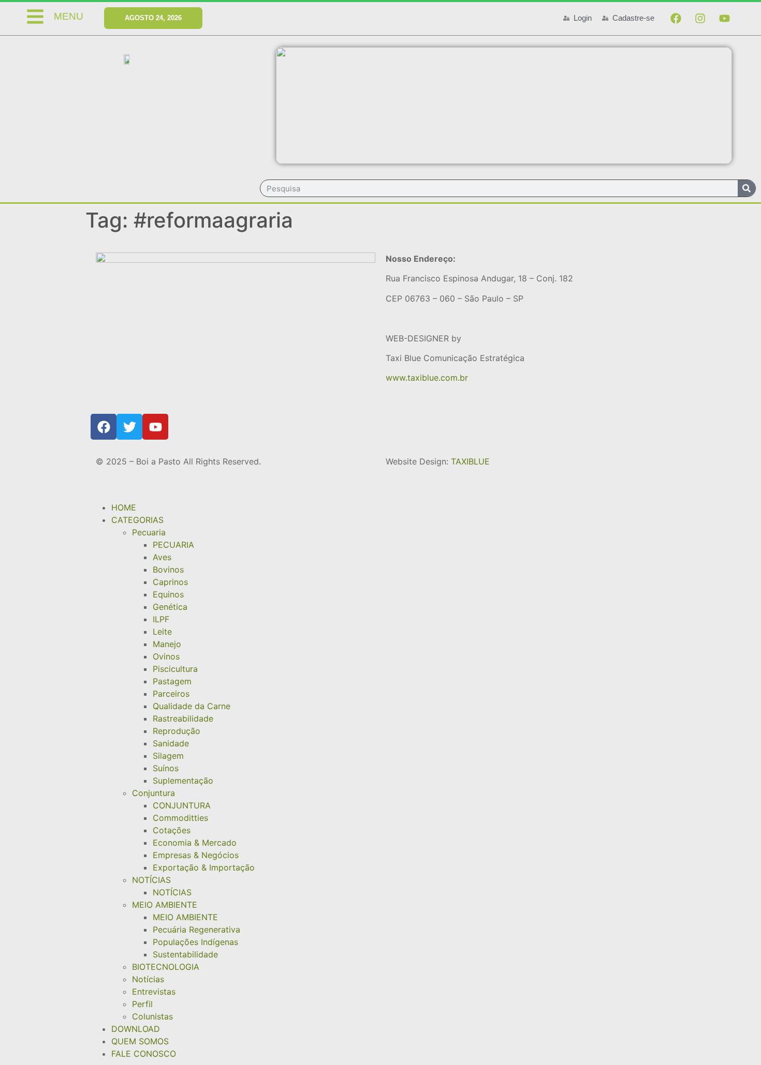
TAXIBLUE (470, 461)
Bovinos (168, 569)
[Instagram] (700, 18)
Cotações (172, 830)
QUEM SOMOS (140, 1041)
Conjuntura (153, 793)
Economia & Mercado (195, 842)
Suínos (166, 768)
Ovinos (166, 656)
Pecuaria (149, 532)
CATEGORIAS (137, 520)
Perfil (142, 1004)
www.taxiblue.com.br (427, 377)
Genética (170, 607)
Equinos (168, 594)
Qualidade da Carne (191, 706)
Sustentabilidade (185, 954)
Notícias (148, 979)
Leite (162, 631)
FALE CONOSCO (143, 1053)
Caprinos (170, 582)
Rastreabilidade (183, 718)
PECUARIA (173, 544)
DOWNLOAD (135, 1029)
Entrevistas (153, 991)
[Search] (746, 188)
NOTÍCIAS (151, 880)
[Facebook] (675, 18)
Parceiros (171, 693)
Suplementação (183, 780)
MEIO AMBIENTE (164, 904)
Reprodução (176, 731)
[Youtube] (724, 18)
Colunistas (152, 1016)
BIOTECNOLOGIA (165, 967)
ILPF (161, 619)
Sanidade (171, 743)
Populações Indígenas (195, 942)
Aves (162, 557)
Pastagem (172, 681)
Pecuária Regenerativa (196, 929)
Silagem (168, 756)
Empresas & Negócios (196, 855)
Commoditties (180, 818)
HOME (123, 507)
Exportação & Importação (204, 867)
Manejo (167, 644)
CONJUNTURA (182, 805)
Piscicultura (175, 669)
